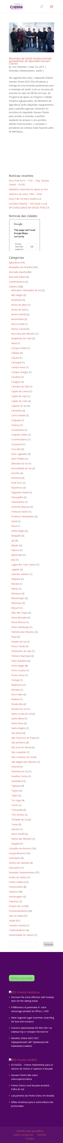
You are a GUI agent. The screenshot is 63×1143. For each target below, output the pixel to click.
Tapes (14, 795)
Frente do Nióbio (18, 877)
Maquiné (15, 578)
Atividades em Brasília (20, 267)
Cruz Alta (16, 449)
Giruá (14, 526)
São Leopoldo (18, 752)
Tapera (15, 790)
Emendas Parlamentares (22, 70)
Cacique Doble (18, 348)
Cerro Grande (18, 415)
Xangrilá (15, 843)
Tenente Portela (17, 925)
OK (31, 246)
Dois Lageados (19, 453)
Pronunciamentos (18, 910)
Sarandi (15, 766)
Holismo (13, 891)
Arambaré (16, 299)
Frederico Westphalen (22, 516)
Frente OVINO (27, 1060)
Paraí (14, 636)
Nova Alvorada (19, 617)
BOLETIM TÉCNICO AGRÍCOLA (25, 198)
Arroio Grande (18, 314)
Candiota (16, 376)
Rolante (15, 699)
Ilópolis (15, 545)
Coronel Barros (19, 439)
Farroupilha (17, 497)
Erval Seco (16, 482)
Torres (14, 805)
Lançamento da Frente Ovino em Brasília (32, 1095)
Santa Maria (17, 718)
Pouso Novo (18, 675)
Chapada (16, 420)
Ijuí (12, 540)
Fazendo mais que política (29, 1131)
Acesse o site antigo (21, 978)
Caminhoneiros (17, 281)
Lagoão (15, 569)
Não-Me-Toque (19, 612)
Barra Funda (17, 324)
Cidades (13, 286)
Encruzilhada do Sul (21, 468)
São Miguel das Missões (24, 761)
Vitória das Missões (21, 838)
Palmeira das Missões (22, 631)
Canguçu (15, 381)
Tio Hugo (16, 800)
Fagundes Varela (20, 492)
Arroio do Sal (18, 309)
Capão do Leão (19, 401)
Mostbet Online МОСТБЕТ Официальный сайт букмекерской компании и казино (29, 1042)
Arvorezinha (17, 319)
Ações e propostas (23, 1134)
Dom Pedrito (18, 458)
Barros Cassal (18, 328)
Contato (30, 1138)
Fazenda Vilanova (20, 506)
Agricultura (14, 262)
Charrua (15, 425)
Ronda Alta (17, 704)
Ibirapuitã (16, 535)
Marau (14, 588)
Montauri (16, 593)
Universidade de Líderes (21, 934)
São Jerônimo (18, 742)
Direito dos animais (19, 862)
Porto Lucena (18, 670)
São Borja (16, 732)
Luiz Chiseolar (19, 66)
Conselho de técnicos (20, 848)
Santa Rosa (17, 723)
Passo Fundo (18, 646)
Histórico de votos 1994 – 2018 (25, 194)
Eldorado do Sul (19, 463)
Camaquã (16, 362)
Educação (14, 867)
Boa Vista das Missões (23, 333)
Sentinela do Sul (19, 771)
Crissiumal (16, 444)
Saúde (12, 920)
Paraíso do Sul (18, 641)
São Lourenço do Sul (22, 757)
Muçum (15, 607)
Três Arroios (17, 814)
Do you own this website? (19, 247)
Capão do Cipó (19, 396)
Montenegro (17, 598)
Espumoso (16, 487)
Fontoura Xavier (19, 511)
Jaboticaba (16, 554)
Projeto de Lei (16, 906)
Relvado (15, 689)
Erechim (15, 473)
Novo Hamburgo (20, 627)
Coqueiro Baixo (19, 434)
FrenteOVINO (16, 886)
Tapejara (16, 785)
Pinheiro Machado (20, 655)
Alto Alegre (17, 295)
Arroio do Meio (19, 304)
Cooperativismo (17, 853)
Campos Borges (19, 372)
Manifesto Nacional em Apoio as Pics (28, 189)
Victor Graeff (17, 833)
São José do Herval (21, 747)
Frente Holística (17, 882)
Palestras (14, 901)
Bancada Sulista (17, 276)
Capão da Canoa (20, 391)
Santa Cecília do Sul (21, 713)
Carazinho (16, 410)
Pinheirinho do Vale (21, 651)
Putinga (15, 680)
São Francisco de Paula (23, 737)
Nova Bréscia (18, 622)
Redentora (16, 684)
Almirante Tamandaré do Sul (26, 290)
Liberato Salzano (20, 574)
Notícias (41, 1134)
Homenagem (16, 896)
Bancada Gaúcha (18, 272)
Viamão (15, 829)
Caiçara (15, 357)
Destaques (14, 857)
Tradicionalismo (17, 930)
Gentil (39, 70)
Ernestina (16, 477)
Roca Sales (17, 694)
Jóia (13, 559)
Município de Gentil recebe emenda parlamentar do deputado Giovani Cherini (30, 61)
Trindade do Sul (19, 819)
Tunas (14, 824)
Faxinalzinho (17, 501)
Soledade (16, 781)
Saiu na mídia (16, 915)
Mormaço (16, 603)
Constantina (17, 429)
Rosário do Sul (18, 708)
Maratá (15, 583)
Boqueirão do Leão (21, 338)
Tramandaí (17, 809)
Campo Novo (18, 367)
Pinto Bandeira (19, 660)
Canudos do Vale (20, 386)
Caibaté (15, 352)
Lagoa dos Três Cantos (23, 564)
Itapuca (15, 550)
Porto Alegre (18, 665)
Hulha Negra (17, 530)
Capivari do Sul (19, 405)
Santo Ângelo (18, 728)
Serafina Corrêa (19, 776)
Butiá (14, 343)
